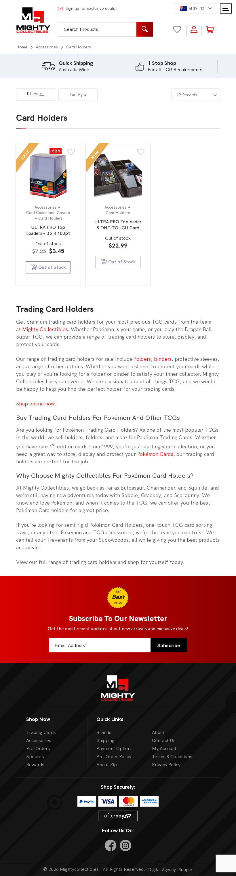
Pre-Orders (38, 748)
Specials (35, 757)
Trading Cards (41, 732)
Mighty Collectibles (45, 329)
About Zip (106, 765)
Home (21, 47)
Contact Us (164, 740)
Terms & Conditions (172, 757)
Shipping (105, 740)
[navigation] (195, 8)
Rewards (35, 765)
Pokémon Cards (155, 454)
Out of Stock (52, 267)
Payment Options (114, 748)
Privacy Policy (166, 765)
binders (163, 359)
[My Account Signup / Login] (194, 29)
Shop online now (35, 403)
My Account (164, 748)
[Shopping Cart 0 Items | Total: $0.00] (213, 29)
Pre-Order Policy (113, 757)
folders (142, 359)
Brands (103, 732)
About (158, 732)
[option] (67, 66)
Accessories (47, 47)
